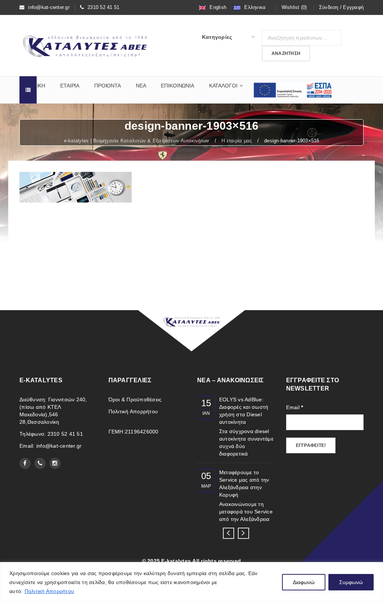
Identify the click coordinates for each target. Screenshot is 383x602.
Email (294, 407)
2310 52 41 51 (103, 7)
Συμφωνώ (351, 582)
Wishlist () (294, 7)
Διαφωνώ (304, 582)
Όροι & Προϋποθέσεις (135, 399)
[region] (191, 582)
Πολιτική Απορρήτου (49, 591)
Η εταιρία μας (236, 140)
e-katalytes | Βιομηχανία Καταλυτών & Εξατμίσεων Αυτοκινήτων (136, 140)
